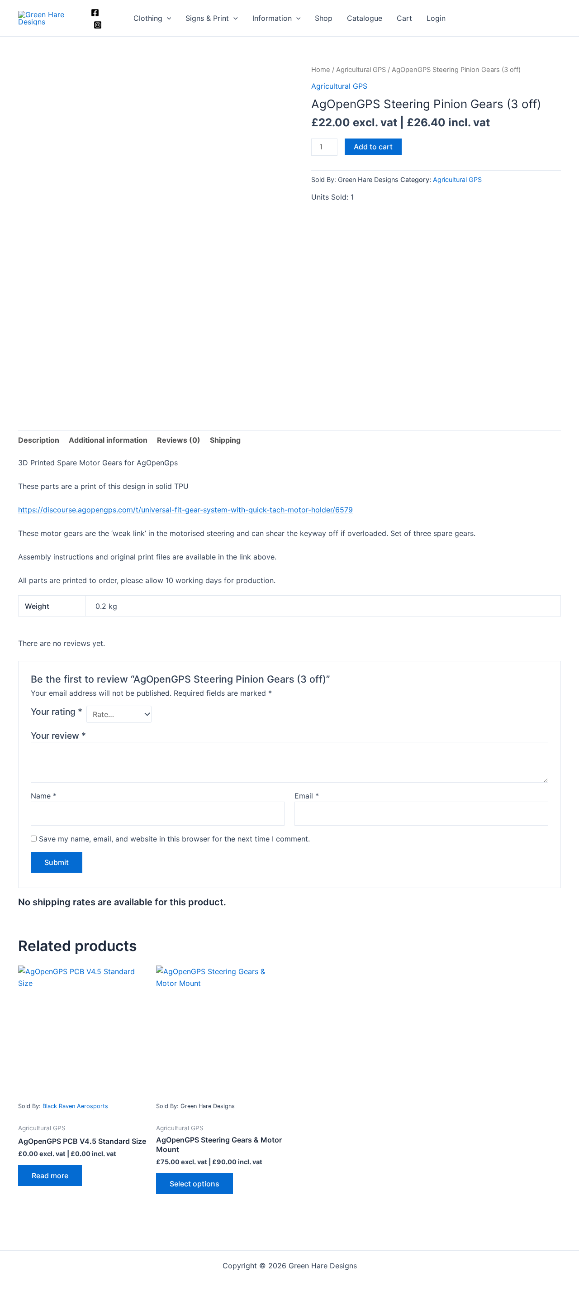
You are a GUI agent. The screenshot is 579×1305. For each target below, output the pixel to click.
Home (320, 70)
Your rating (56, 711)
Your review (58, 735)
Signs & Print (207, 18)
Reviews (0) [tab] (178, 440)
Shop (323, 18)
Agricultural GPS (361, 70)
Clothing (147, 18)
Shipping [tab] (225, 440)
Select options (194, 1183)
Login (436, 18)
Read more (50, 1175)
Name (44, 795)
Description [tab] (38, 440)
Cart (404, 18)
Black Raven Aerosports (75, 1106)
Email (306, 795)
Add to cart (373, 146)
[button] (166, 18)
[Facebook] (95, 13)
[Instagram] (98, 25)
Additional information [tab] (108, 440)
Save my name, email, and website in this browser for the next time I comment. (174, 838)
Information (272, 18)
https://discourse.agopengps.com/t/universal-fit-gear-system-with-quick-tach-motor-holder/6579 (185, 509)
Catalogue (364, 18)
